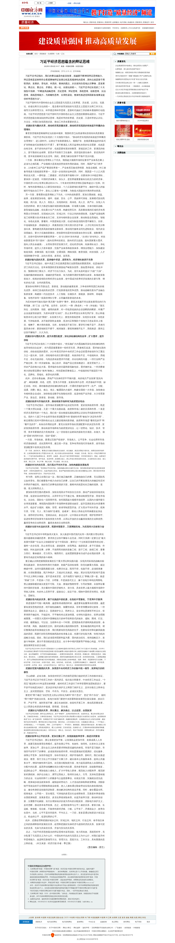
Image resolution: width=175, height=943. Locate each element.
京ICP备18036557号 (126, 935)
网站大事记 (67, 928)
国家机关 (39, 922)
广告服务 (118, 928)
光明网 (114, 918)
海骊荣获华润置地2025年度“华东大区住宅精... (131, 79)
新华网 (37, 918)
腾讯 (140, 918)
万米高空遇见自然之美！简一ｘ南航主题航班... (132, 83)
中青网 (72, 918)
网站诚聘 (77, 928)
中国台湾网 (79, 918)
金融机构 (103, 922)
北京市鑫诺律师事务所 (82, 931)
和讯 (144, 918)
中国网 (43, 918)
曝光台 (85, 22)
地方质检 (123, 22)
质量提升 (146, 22)
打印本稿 (77, 71)
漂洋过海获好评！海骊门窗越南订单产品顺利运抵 (133, 76)
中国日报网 (51, 918)
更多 (148, 922)
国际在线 (59, 918)
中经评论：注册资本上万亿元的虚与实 (117, 28)
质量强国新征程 (143, 139)
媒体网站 (80, 922)
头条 (57, 54)
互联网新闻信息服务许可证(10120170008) (77, 935)
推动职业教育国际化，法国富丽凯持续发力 (131, 93)
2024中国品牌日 (143, 121)
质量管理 (108, 22)
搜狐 (127, 918)
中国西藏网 (95, 918)
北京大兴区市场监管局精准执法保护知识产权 (131, 90)
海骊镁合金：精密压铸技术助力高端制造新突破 (132, 72)
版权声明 (86, 928)
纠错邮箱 (136, 928)
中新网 (102, 918)
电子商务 (138, 922)
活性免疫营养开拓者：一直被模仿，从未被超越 (132, 86)
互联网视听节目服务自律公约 (102, 928)
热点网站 (115, 922)
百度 (119, 918)
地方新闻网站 (67, 922)
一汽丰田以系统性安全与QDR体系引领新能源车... (133, 96)
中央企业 (92, 922)
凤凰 (136, 918)
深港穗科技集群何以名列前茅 (143, 28)
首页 (152, 22)
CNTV (66, 918)
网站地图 (77, 3)
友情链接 (127, 928)
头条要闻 (51, 54)
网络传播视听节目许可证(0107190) (105, 935)
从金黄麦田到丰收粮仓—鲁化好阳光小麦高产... (132, 66)
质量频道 (43, 54)
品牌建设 (115, 22)
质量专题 (92, 22)
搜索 (69, 3)
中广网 (87, 918)
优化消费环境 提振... (123, 139)
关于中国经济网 (54, 928)
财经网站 (126, 922)
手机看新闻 (55, 71)
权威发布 (131, 22)
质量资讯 (138, 22)
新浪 (123, 918)
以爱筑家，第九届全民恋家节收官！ (128, 69)
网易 (132, 918)
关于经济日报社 (40, 928)
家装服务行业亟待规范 (93, 28)
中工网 (108, 918)
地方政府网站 (52, 922)
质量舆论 (100, 22)
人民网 (31, 918)
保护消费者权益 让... (123, 121)
